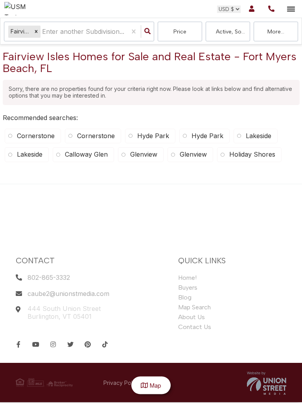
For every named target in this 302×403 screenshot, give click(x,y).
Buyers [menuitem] (187, 287)
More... (275, 31)
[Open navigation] (291, 9)
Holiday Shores (252, 154)
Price (179, 31)
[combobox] (43, 32)
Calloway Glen (86, 154)
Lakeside (29, 154)
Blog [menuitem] (185, 297)
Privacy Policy (121, 382)
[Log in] (251, 9)
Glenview (143, 154)
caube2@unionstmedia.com (68, 294)
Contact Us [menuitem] (194, 327)
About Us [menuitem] (191, 317)
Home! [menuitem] (187, 277)
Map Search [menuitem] (194, 307)
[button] (36, 32)
